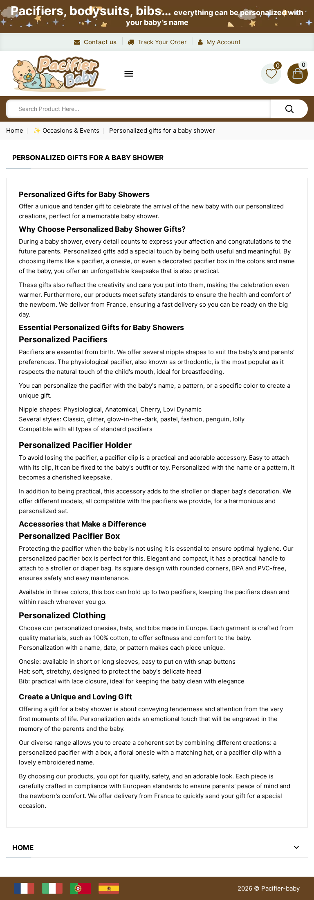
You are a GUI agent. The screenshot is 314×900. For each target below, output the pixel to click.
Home (23, 847)
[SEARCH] (289, 108)
